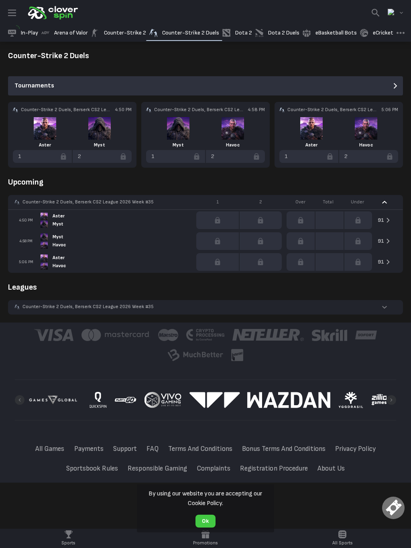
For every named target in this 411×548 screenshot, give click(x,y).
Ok (205, 521)
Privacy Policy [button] (355, 449)
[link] (52, 13)
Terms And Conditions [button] (200, 449)
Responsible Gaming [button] (157, 469)
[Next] (391, 400)
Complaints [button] (213, 469)
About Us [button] (331, 469)
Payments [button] (89, 449)
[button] (205, 202)
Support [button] (125, 449)
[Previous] (19, 400)
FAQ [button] (152, 449)
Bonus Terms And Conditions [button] (284, 449)
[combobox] (395, 13)
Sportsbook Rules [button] (92, 469)
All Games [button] (49, 449)
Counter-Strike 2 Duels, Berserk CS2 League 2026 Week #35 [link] (88, 202)
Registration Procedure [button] (274, 469)
